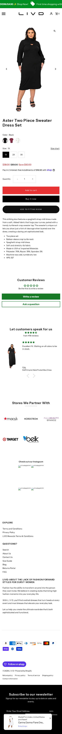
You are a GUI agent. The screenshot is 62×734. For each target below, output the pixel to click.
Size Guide (7, 561)
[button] (29, 376)
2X (13, 155)
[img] (31, 332)
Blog (4, 564)
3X (21, 155)
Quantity (7, 179)
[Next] (55, 69)
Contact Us (7, 557)
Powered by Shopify (23, 671)
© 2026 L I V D (8, 671)
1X (6, 155)
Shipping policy (47, 675)
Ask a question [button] (31, 304)
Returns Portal (9, 568)
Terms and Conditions (12, 529)
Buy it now (31, 199)
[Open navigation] (8, 13)
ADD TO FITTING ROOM (31, 209)
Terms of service (34, 675)
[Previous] (6, 69)
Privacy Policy (9, 532)
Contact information (10, 679)
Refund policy (8, 675)
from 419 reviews (31, 336)
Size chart (55, 149)
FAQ (4, 572)
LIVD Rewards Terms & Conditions (18, 536)
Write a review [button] (31, 296)
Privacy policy (20, 675)
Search (6, 550)
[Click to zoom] (54, 31)
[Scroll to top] (55, 726)
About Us (7, 553)
